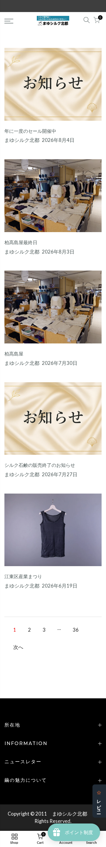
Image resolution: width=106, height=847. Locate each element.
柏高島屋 (13, 354)
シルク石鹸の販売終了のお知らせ (39, 465)
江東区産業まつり (23, 576)
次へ (18, 647)
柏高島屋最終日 (20, 242)
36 (76, 630)
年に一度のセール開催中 (30, 131)
